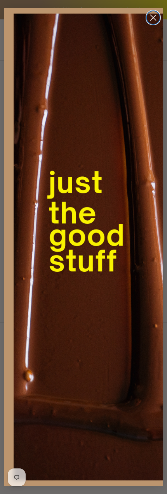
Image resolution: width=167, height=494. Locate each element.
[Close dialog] (153, 17)
